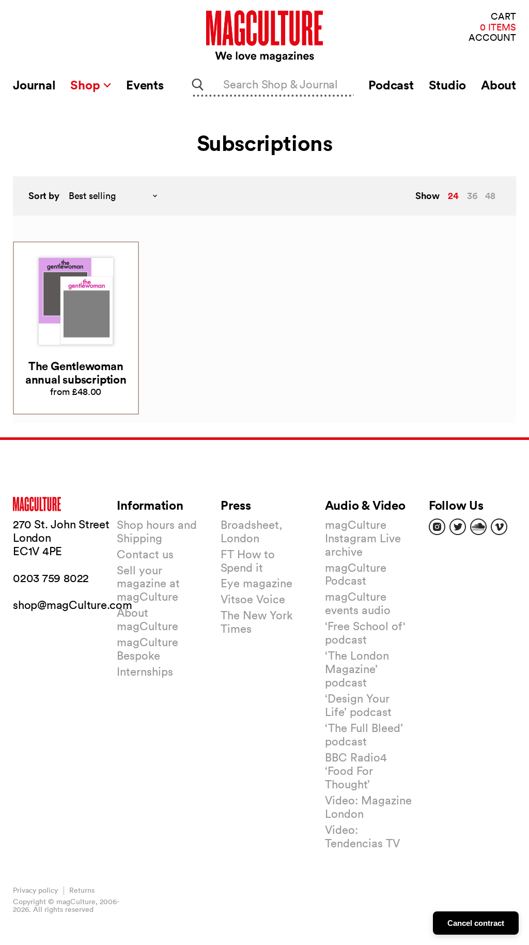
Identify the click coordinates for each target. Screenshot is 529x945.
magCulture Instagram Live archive (363, 538)
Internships (145, 671)
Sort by (43, 196)
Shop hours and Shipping (157, 531)
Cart (503, 16)
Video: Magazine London (368, 807)
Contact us (145, 554)
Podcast (390, 85)
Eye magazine (256, 583)
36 (472, 196)
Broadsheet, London (251, 531)
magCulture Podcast (355, 574)
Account (492, 38)
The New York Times (257, 621)
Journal (34, 85)
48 (490, 196)
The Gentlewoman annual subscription (76, 372)
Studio (447, 85)
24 (453, 195)
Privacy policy (35, 890)
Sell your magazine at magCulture (148, 583)
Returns (82, 890)
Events (145, 85)
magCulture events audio (358, 603)
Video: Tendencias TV (362, 836)
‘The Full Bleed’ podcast (364, 734)
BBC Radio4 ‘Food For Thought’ (356, 771)
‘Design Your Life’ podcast (358, 705)
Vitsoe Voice (253, 599)
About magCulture (147, 619)
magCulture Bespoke (147, 648)
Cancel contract (475, 923)
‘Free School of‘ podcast (365, 632)
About (498, 85)
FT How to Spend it (248, 560)
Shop (86, 85)
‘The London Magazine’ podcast (357, 669)
